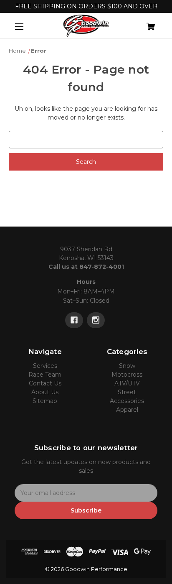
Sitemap (45, 401)
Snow (127, 366)
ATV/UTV (127, 383)
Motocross (126, 374)
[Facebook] (74, 320)
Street (127, 392)
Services (45, 366)
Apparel (127, 409)
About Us (44, 392)
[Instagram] (95, 320)
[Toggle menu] (26, 26)
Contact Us (45, 383)
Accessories (127, 401)
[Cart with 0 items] (139, 23)
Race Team (44, 374)
